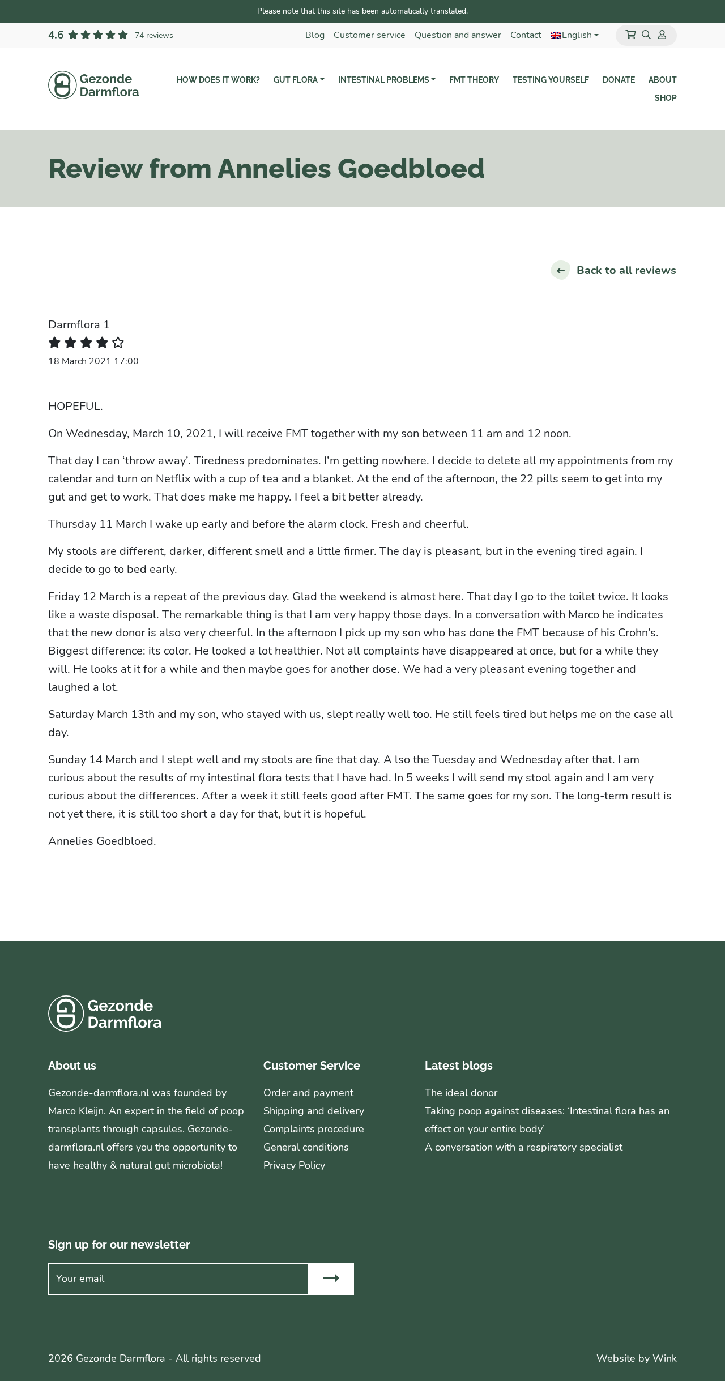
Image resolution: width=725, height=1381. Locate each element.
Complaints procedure (313, 1129)
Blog (315, 35)
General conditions (306, 1147)
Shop (666, 97)
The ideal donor (461, 1093)
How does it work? (218, 79)
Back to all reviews (626, 270)
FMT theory (474, 79)
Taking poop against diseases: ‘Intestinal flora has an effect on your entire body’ (547, 1120)
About (663, 79)
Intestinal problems (383, 79)
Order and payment (308, 1093)
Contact (525, 35)
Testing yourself (551, 79)
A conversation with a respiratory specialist (523, 1147)
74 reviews (154, 35)
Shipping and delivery (313, 1111)
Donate (619, 79)
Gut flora (296, 79)
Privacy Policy (294, 1165)
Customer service (370, 35)
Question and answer (458, 35)
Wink (664, 1358)
